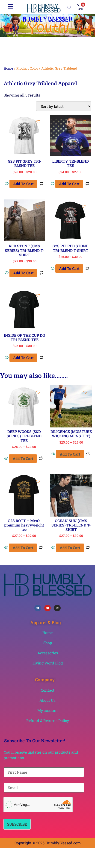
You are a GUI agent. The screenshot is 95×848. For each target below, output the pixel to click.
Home (8, 68)
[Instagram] (57, 608)
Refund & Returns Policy (47, 720)
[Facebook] (37, 608)
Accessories (47, 652)
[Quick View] (7, 183)
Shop (47, 642)
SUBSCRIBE (17, 824)
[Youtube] (47, 608)
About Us (47, 700)
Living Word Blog (48, 663)
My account (47, 710)
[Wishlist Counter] (69, 7)
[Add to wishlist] (38, 122)
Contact (47, 690)
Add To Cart (23, 183)
